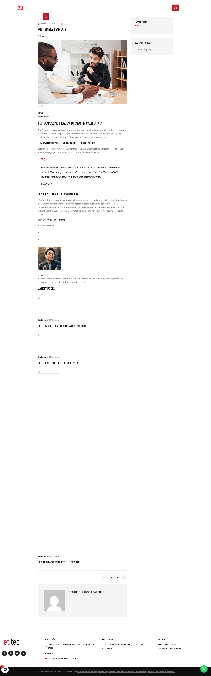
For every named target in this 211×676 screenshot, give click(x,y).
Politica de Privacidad (87, 671)
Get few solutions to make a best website (62, 326)
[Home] (23, 8)
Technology (43, 116)
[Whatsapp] (4, 653)
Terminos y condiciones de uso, (112, 671)
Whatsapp (184, 6)
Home (43, 36)
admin (40, 112)
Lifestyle (47, 219)
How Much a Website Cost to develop (59, 562)
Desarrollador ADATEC (49, 23)
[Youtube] (23, 653)
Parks (53, 219)
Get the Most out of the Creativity (58, 363)
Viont (59, 671)
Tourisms (60, 219)
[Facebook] (17, 653)
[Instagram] (10, 653)
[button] (204, 669)
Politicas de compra (136, 671)
